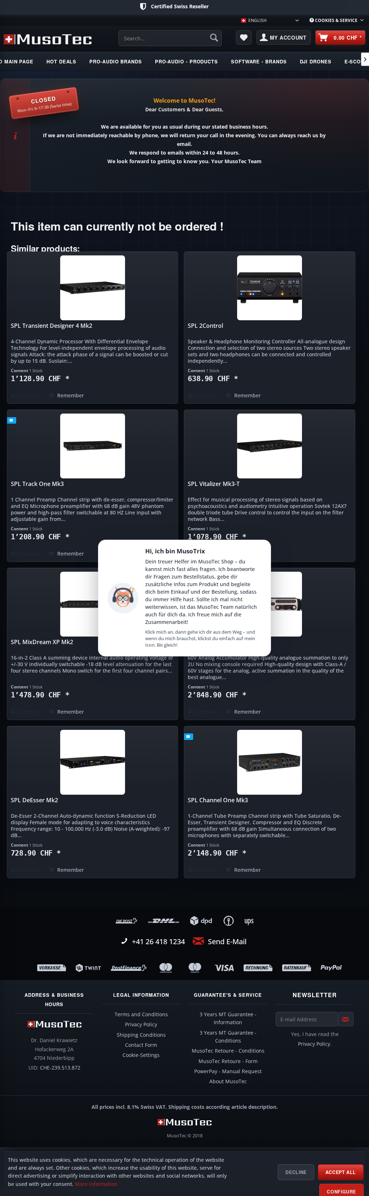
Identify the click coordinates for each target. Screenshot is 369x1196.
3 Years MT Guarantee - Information (228, 1018)
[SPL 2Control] (269, 287)
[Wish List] (244, 37)
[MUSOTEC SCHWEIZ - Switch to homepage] (48, 39)
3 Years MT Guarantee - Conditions (228, 1037)
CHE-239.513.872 (60, 1068)
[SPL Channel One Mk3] (269, 762)
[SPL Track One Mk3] (92, 446)
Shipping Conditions (141, 1035)
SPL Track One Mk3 (37, 484)
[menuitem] (336, 20)
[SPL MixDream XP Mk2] (92, 604)
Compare (28, 395)
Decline (295, 1172)
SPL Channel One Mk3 (218, 800)
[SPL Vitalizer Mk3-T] (269, 446)
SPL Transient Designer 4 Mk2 (51, 326)
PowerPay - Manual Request (228, 1071)
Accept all (340, 1172)
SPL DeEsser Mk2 (34, 800)
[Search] (214, 37)
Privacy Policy (141, 1024)
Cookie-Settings (141, 1055)
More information (96, 1184)
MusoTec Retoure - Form (228, 1061)
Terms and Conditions (141, 1014)
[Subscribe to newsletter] (346, 1019)
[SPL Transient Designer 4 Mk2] (92, 287)
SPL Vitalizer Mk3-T (214, 484)
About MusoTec (228, 1081)
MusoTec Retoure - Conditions (228, 1051)
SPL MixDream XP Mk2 (42, 642)
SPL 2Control (205, 326)
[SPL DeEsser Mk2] (92, 762)
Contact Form (141, 1045)
